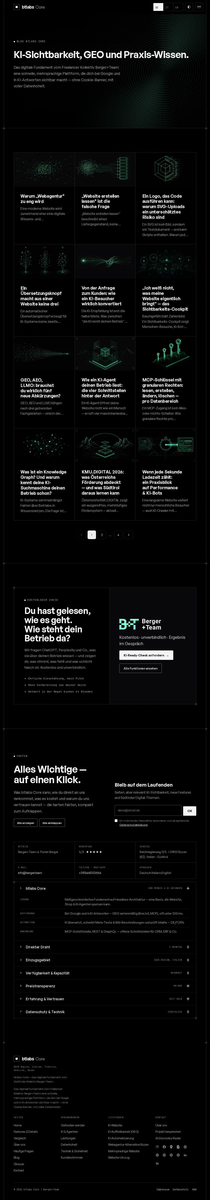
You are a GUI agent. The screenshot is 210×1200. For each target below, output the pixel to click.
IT (167, 7)
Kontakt (19, 1170)
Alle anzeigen (25, 823)
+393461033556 (90, 873)
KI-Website (115, 1125)
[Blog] (178, 1147)
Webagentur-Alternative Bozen (128, 1144)
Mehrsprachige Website (123, 1151)
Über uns (19, 1144)
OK (189, 811)
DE (157, 7)
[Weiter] (128, 534)
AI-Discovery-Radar (168, 1138)
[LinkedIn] (185, 1155)
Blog (17, 1157)
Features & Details (26, 1131)
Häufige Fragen (24, 1151)
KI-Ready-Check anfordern (146, 655)
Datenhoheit (69, 1144)
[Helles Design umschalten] (189, 7)
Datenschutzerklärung (134, 824)
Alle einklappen (52, 823)
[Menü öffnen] (199, 7)
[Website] (185, 1147)
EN (176, 7)
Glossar (19, 1164)
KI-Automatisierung (121, 1138)
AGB (194, 1189)
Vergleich (20, 1138)
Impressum (162, 1189)
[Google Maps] (171, 1147)
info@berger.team (30, 873)
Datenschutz (180, 1189)
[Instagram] (157, 1147)
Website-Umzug (119, 1157)
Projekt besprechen (168, 1131)
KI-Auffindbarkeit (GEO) (123, 1131)
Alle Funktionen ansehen (141, 668)
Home (18, 1125)
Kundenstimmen (72, 1157)
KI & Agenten (69, 1131)
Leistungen (68, 1138)
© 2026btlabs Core (26, 1189)
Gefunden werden (73, 1125)
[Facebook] (164, 1147)
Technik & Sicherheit (74, 1151)
